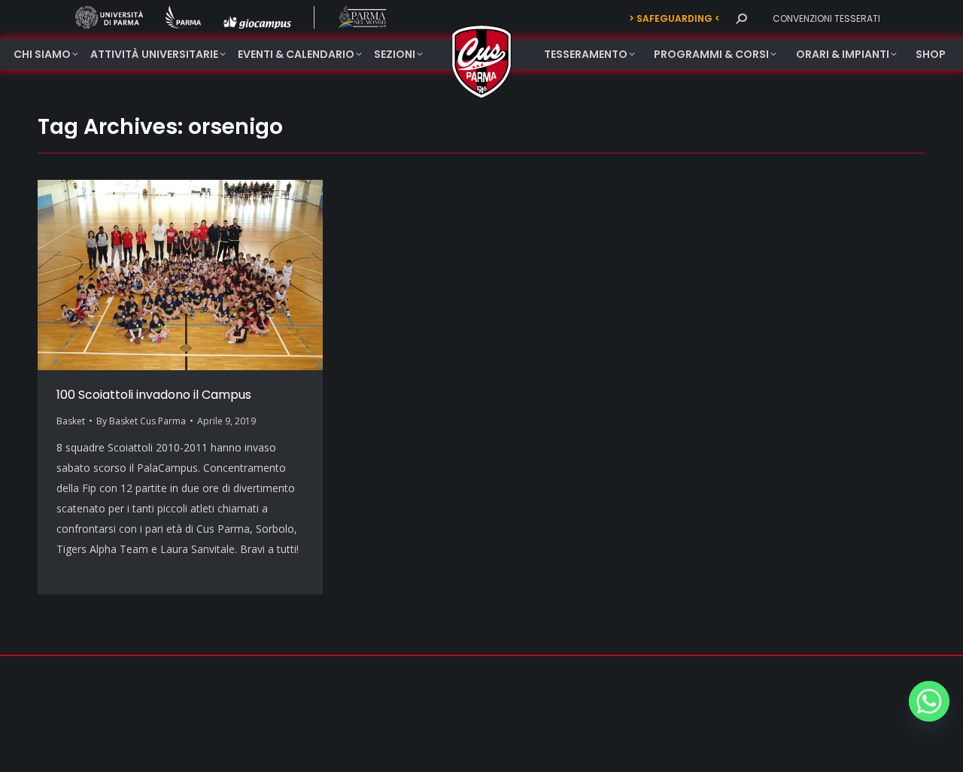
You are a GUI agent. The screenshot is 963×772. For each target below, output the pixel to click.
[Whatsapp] (929, 701)
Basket (70, 421)
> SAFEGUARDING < (674, 18)
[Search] (741, 19)
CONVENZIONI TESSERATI (826, 18)
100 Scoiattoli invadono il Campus (153, 394)
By (141, 421)
